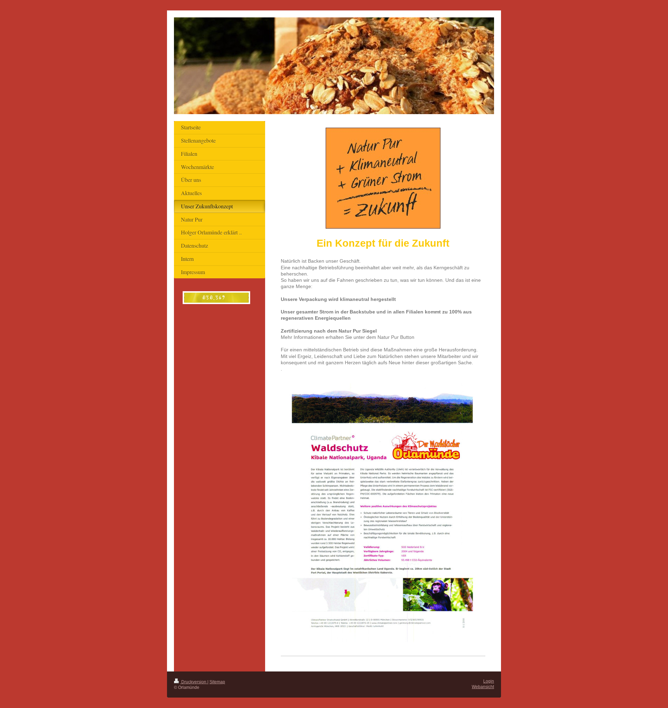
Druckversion (193, 681)
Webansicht (483, 686)
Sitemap (217, 681)
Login (488, 681)
